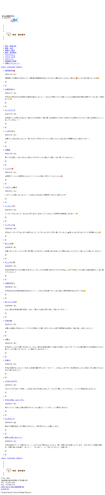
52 (9, 67)
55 (14, 67)
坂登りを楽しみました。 (14, 437)
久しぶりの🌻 (10, 262)
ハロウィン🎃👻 (11, 187)
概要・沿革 (9, 48)
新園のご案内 (10, 50)
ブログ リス (9, 59)
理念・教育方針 (10, 46)
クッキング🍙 (10, 225)
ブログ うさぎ (10, 57)
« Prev (3, 67)
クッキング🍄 (10, 206)
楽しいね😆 (9, 243)
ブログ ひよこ (10, 55)
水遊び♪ (8, 360)
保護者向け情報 (10, 61)
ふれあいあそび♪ (11, 381)
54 (13, 67)
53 (11, 67)
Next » (20, 67)
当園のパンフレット (12, 63)
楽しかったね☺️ (11, 302)
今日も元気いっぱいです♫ (14, 400)
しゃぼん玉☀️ (10, 131)
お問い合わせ (6, 487)
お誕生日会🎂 (10, 89)
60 (17, 67)
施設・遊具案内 (10, 52)
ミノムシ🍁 (9, 168)
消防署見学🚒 (10, 70)
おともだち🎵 (10, 110)
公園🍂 (7, 150)
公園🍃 (7, 339)
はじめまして (10, 419)
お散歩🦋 (8, 320)
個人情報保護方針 (17, 487)
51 (8, 67)
